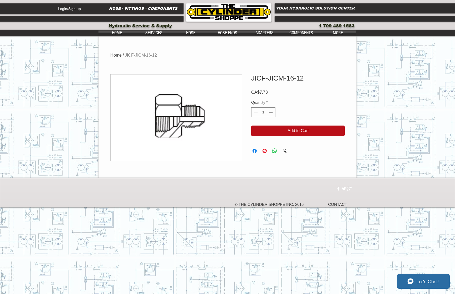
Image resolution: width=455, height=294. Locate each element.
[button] (153, 33)
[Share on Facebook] (254, 151)
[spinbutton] (263, 112)
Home (116, 55)
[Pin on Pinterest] (264, 151)
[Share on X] (284, 151)
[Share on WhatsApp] (274, 151)
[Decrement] (255, 112)
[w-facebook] (338, 188)
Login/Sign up (69, 9)
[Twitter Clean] (344, 188)
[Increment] (271, 112)
